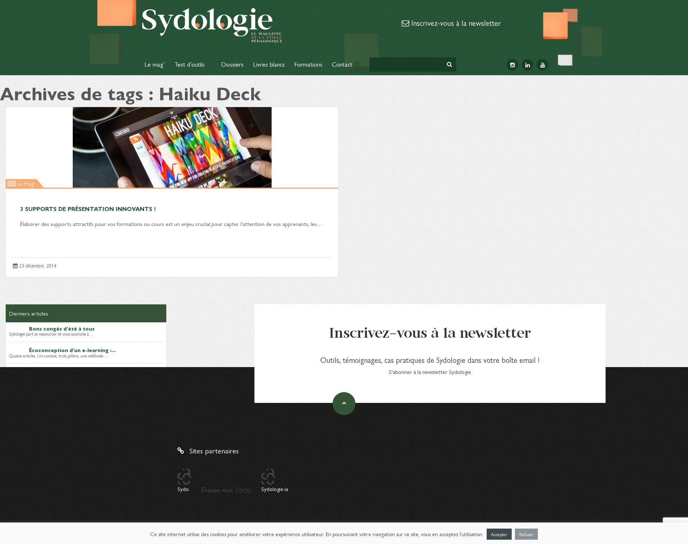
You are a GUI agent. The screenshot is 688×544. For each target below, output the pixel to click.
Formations (308, 63)
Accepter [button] (499, 534)
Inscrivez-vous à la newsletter (455, 22)
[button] (449, 64)
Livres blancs (269, 63)
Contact (343, 63)
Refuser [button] (526, 534)
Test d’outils (190, 63)
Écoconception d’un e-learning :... (72, 349)
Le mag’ (154, 63)
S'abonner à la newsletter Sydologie (430, 371)
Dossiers (232, 63)
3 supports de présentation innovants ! (88, 208)
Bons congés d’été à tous (62, 328)
